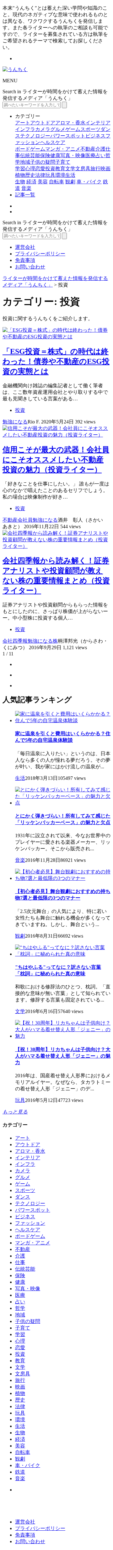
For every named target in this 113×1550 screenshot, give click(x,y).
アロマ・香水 (70, 122)
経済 (31, 181)
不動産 (87, 149)
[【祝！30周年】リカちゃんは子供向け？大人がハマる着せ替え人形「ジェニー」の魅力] (62, 1036)
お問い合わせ (30, 266)
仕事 (20, 1262)
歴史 (30, 175)
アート (22, 122)
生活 (70, 175)
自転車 (56, 181)
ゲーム (72, 129)
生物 (20, 181)
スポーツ (90, 129)
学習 (20, 168)
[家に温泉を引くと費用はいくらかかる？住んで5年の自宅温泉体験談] (62, 720)
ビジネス (95, 135)
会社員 (25, 520)
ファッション (30, 1223)
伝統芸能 (30, 155)
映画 (105, 168)
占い (100, 155)
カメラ (42, 129)
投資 (50, 168)
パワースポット (67, 135)
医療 (90, 155)
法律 (40, 175)
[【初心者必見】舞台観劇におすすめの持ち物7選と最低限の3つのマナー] (62, 878)
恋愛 (40, 168)
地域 (25, 162)
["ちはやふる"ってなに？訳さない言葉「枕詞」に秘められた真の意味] (62, 954)
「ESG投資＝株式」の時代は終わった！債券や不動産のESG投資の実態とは (56, 361)
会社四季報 (15, 641)
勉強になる (15, 421)
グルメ (57, 129)
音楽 (26, 188)
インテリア (97, 122)
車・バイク (89, 181)
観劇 (70, 181)
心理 (30, 168)
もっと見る (15, 1111)
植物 (20, 175)
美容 (43, 181)
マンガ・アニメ (62, 149)
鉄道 (20, 1472)
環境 (60, 175)
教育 (60, 168)
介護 (100, 149)
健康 (55, 155)
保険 (45, 155)
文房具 (82, 168)
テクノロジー (35, 135)
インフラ (25, 129)
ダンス (22, 1197)
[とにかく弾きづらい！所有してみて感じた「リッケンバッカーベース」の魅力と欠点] (62, 802)
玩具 (50, 175)
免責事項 (25, 260)
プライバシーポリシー (40, 253)
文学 (70, 168)
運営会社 (25, 247)
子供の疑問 (42, 162)
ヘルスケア (52, 142)
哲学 (20, 1308)
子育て (62, 162)
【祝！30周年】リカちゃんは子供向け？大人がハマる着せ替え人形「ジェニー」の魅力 (62, 1056)
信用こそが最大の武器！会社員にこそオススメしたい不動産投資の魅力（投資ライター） (56, 460)
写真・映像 (72, 155)
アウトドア (42, 122)
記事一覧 (25, 194)
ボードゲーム (30, 149)
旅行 (95, 168)
